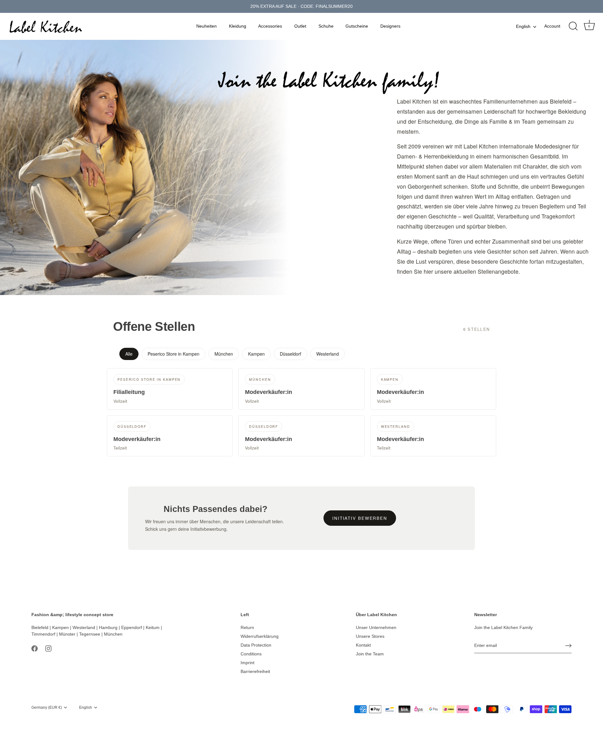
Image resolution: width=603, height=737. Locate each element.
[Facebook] (34, 648)
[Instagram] (48, 648)
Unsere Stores (370, 636)
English (523, 26)
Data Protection (256, 645)
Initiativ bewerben (359, 518)
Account (552, 26)
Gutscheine (356, 26)
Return (247, 627)
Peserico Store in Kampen (173, 354)
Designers (390, 26)
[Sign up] (568, 646)
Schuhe (326, 26)
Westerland (327, 354)
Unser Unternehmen (376, 627)
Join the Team (370, 653)
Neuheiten (206, 26)
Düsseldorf (290, 354)
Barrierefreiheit (255, 671)
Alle (129, 354)
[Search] (573, 26)
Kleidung (237, 26)
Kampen (256, 354)
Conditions (251, 653)
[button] (170, 388)
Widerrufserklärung (260, 636)
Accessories (270, 26)
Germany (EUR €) (46, 707)
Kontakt (363, 645)
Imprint (247, 662)
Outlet (300, 26)
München (224, 354)
